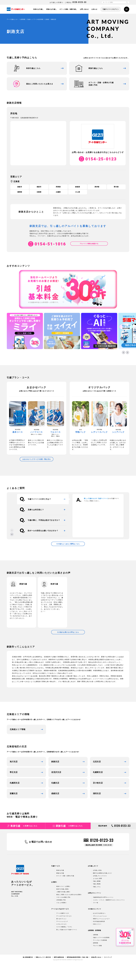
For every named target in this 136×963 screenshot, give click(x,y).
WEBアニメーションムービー (101, 918)
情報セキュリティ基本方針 (43, 957)
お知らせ (94, 9)
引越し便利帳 (97, 881)
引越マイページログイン (111, 9)
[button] (123, 352)
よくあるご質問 (97, 878)
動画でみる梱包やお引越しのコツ (102, 873)
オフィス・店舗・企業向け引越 (65, 875)
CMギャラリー (97, 924)
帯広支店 (14, 772)
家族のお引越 (60, 873)
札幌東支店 (98, 772)
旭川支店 (14, 762)
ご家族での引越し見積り (63, 891)
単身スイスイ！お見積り (63, 886)
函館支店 (55, 793)
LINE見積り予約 (61, 900)
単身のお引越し (38, 9)
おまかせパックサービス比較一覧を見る (37, 459)
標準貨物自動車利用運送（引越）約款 (77, 957)
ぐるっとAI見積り (61, 902)
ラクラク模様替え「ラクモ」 (64, 927)
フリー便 (95, 902)
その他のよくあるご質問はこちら (68, 544)
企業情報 (22, 19)
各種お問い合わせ (96, 957)
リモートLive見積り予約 (63, 897)
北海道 (47, 19)
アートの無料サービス (62, 913)
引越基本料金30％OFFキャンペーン (103, 897)
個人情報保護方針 (28, 957)
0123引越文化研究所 (99, 921)
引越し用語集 (97, 884)
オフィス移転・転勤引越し (68, 9)
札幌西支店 (15, 783)
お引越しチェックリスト (100, 875)
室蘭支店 (14, 793)
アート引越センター (12, 19)
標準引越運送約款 (59, 957)
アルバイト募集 (97, 945)
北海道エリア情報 (17, 729)
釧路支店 (55, 762)
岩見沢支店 (56, 772)
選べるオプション (61, 918)
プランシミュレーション (100, 916)
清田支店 (97, 793)
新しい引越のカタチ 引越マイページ (96, 498)
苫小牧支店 (98, 783)
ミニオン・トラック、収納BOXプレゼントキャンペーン (109, 900)
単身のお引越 (60, 870)
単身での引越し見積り (62, 889)
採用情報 (95, 943)
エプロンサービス (61, 924)
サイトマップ (108, 957)
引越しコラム (97, 886)
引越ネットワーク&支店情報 (35, 19)
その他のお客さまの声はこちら (68, 632)
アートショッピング (62, 921)
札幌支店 (55, 783)
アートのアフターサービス (63, 916)
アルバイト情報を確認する (89, 243)
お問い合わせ (84, 9)
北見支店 (97, 762)
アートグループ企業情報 (100, 940)
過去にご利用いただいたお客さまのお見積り (69, 894)
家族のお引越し (51, 9)
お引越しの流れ (97, 870)
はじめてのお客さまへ (99, 913)
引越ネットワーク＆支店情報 (101, 937)
